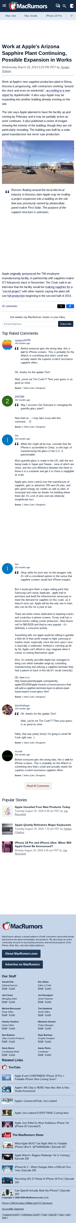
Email (4, 988)
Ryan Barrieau (45, 1035)
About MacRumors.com (21, 953)
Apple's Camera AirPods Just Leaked (36, 1100)
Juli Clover (7, 995)
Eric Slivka (43, 982)
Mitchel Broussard (11, 1008)
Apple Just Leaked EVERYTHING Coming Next (42, 1112)
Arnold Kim (8, 982)
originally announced (23, 273)
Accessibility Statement (13, 1209)
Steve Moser (8, 1048)
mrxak (18, 751)
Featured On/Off (11, 1214)
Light (67, 1214)
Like (32, 388)
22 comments (9, 306)
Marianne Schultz (47, 1021)
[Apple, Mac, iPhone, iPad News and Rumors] (28, 10)
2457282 (19, 396)
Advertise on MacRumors (22, 964)
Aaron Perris (44, 1048)
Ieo (17, 435)
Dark (4, 1217)
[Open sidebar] (71, 6)
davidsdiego (22, 705)
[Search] (65, 6)
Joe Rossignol (45, 995)
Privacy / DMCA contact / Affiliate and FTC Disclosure (27, 1203)
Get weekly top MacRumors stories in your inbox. (38, 317)
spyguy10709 (22, 340)
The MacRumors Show (27, 1135)
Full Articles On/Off (30, 1214)
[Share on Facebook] (70, 306)
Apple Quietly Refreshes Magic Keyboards (43, 824)
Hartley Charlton (10, 1021)
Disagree (40, 388)
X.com (12, 988)
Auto (61, 1214)
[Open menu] (4, 6)
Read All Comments (38, 785)
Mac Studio (31, 15)
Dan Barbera (8, 1035)
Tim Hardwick (45, 1008)
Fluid (44, 1214)
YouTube (14, 1067)
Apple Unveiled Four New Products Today (42, 807)
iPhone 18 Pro (54, 15)
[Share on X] (61, 306)
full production (16, 295)
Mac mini (11, 15)
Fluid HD (53, 1214)
